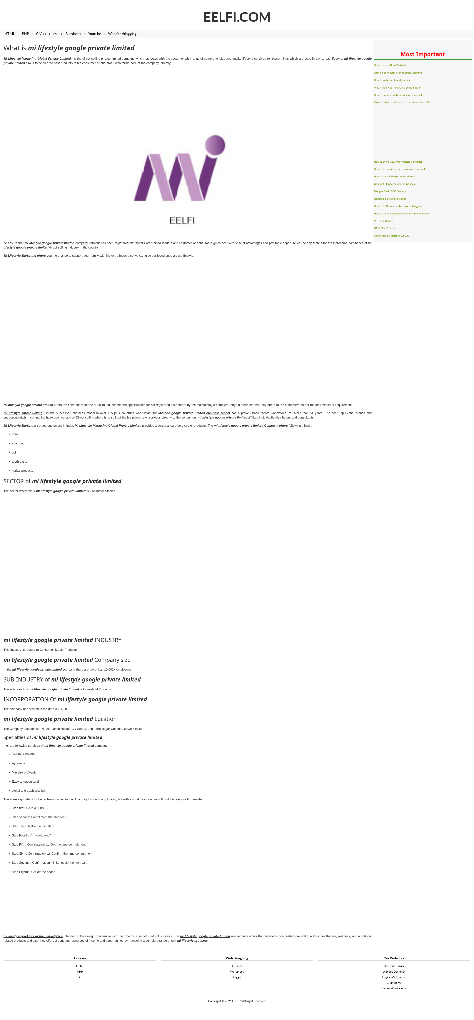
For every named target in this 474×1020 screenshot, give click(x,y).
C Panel (237, 966)
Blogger (237, 977)
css (55, 33)
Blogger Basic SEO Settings (390, 191)
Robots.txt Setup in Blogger (390, 198)
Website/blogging (122, 33)
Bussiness (73, 33)
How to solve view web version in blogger (398, 161)
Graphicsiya (394, 982)
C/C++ (41, 33)
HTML (9, 33)
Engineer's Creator (393, 977)
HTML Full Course (384, 228)
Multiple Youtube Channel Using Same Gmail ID (402, 102)
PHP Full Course (383, 220)
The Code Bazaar (393, 966)
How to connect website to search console (398, 95)
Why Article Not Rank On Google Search (397, 87)
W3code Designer (394, 971)
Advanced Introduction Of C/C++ (393, 235)
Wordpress (237, 971)
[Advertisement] (115, 95)
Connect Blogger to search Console (395, 183)
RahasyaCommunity (394, 988)
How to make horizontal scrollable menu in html (401, 213)
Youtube (94, 33)
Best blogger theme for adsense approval (398, 72)
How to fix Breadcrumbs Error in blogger (397, 206)
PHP (25, 33)
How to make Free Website (390, 65)
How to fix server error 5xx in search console (400, 169)
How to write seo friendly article (392, 80)
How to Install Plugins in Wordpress (394, 176)
